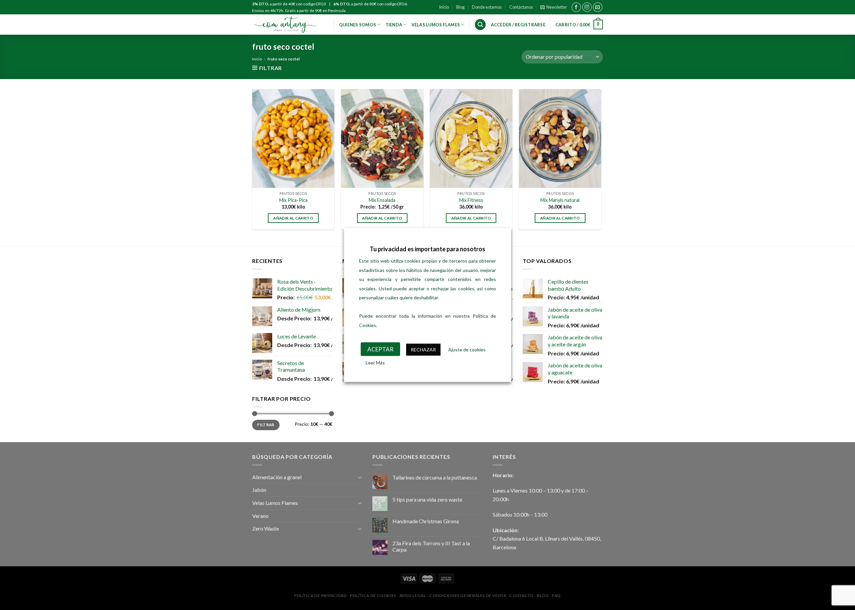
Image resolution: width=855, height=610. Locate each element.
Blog (460, 7)
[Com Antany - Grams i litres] (285, 24)
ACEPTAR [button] (380, 349)
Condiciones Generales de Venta (467, 595)
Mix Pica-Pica (293, 200)
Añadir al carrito (293, 218)
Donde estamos (487, 7)
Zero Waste (265, 528)
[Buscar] (480, 24)
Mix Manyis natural (559, 200)
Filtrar (266, 424)
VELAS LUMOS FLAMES (435, 24)
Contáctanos (521, 7)
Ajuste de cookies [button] (467, 349)
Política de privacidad (320, 595)
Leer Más (375, 362)
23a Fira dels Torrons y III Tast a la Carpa (431, 546)
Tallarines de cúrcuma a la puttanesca (434, 477)
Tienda (393, 24)
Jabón (259, 490)
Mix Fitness (471, 200)
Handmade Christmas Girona (425, 521)
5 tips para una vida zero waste (427, 499)
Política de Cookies (373, 595)
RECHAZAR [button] (423, 349)
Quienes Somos (357, 24)
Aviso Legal (412, 595)
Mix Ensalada (382, 200)
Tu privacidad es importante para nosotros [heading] (427, 249)
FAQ (556, 595)
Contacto (521, 595)
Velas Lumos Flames (275, 503)
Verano (260, 516)
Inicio (444, 7)
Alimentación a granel (277, 477)
